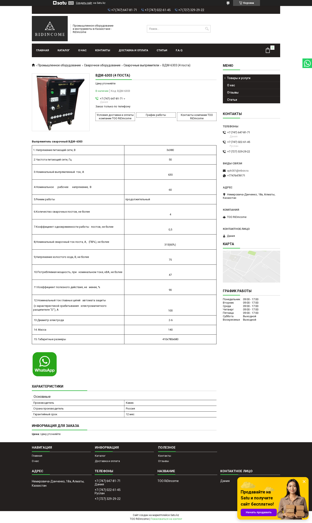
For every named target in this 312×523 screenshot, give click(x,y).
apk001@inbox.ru (238, 170)
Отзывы (233, 92)
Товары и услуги (238, 78)
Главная (42, 50)
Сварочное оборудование (102, 65)
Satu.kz (174, 515)
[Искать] (207, 29)
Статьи (162, 50)
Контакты (102, 50)
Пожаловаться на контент (166, 518)
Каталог (64, 50)
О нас (82, 50)
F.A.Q (179, 50)
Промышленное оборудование (59, 65)
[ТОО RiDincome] (50, 28)
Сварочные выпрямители (141, 65)
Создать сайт (84, 2)
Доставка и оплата (133, 50)
